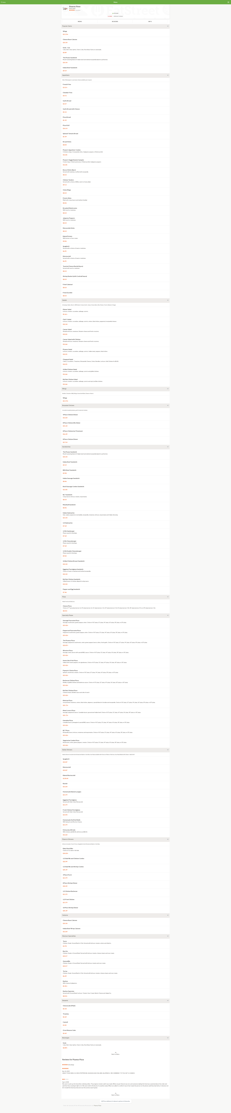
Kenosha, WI (72, 1105)
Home (65, 1105)
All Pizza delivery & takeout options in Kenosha (115, 1101)
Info (150, 21)
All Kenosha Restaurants (85, 1105)
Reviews (115, 21)
